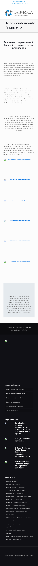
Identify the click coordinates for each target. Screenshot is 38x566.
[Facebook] (16, 6)
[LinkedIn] (19, 6)
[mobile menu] (35, 12)
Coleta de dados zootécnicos (15, 398)
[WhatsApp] (13, 6)
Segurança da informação (14, 406)
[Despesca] (19, 13)
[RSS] (24, 6)
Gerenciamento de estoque (15, 389)
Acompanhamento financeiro (15, 393)
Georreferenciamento (13, 402)
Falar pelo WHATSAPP (19, 1)
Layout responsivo (12, 410)
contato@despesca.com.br (20, 4)
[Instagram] (22, 6)
